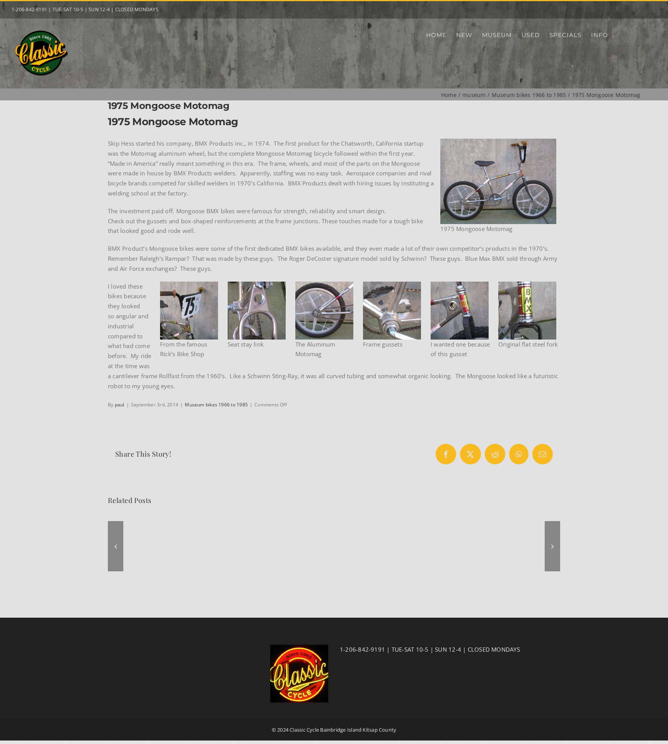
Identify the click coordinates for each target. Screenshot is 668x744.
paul (119, 404)
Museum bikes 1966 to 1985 (216, 404)
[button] (115, 546)
